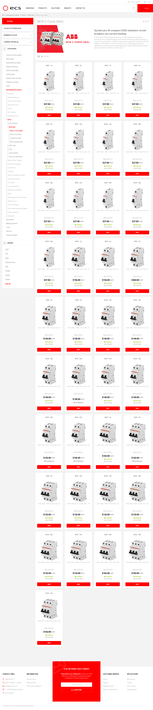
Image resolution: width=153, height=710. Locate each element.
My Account (131, 679)
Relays (9, 193)
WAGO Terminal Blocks (14, 101)
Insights (105, 682)
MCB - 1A (49, 65)
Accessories (10, 216)
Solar (8, 86)
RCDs (10, 149)
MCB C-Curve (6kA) (16, 130)
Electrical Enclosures (13, 97)
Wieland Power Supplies (14, 160)
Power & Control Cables (14, 55)
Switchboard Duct (12, 116)
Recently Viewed (108, 686)
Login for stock (49, 109)
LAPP (7, 249)
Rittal (7, 258)
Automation (10, 219)
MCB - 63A (49, 241)
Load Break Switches (13, 179)
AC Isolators (11, 182)
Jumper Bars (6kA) (15, 138)
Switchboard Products (14, 90)
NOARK (7, 271)
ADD (49, 115)
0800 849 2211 (10, 679)
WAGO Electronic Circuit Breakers (17, 197)
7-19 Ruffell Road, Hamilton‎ (14, 689)
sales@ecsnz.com (11, 686)
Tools (8, 227)
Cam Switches (11, 112)
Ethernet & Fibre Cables (13, 63)
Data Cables (10, 59)
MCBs (9, 119)
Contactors (10, 171)
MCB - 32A (78, 183)
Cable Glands (10, 74)
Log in (149, 2)
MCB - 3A (108, 65)
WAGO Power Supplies (14, 164)
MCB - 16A (107, 124)
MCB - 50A (137, 183)
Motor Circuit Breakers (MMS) (16, 175)
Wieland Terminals (13, 105)
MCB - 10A (78, 124)
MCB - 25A (49, 183)
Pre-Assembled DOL (13, 186)
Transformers (11, 168)
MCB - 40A (107, 183)
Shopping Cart (132, 689)
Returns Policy (31, 682)
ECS (6, 254)
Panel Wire (10, 93)
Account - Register (135, 2)
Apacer (7, 279)
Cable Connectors (12, 67)
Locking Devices (13, 153)
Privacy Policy (31, 679)
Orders (129, 682)
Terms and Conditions (34, 686)
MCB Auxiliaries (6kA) (16, 142)
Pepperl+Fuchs (10, 262)
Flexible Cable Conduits (13, 78)
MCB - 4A (137, 65)
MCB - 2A (78, 65)
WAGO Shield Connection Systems (17, 208)
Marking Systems (12, 223)
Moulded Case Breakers (14, 190)
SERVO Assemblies (12, 70)
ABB (6, 267)
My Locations (131, 686)
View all (8, 284)
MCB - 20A (137, 124)
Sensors (9, 231)
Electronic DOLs (12, 201)
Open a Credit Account (110, 689)
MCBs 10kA (12, 145)
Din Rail (9, 108)
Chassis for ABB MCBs (15, 156)
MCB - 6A (49, 124)
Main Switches (13, 123)
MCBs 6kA (12, 127)
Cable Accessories (12, 82)
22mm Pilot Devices (13, 205)
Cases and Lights (11, 235)
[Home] (3, 15)
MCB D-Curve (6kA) (15, 134)
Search (105, 679)
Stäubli (7, 275)
